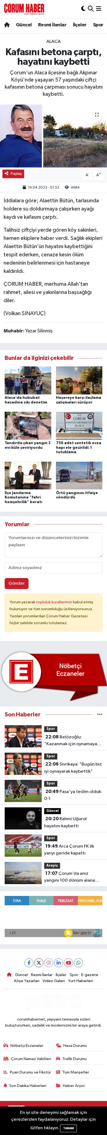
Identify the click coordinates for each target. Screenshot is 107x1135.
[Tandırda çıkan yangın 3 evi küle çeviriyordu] (28, 425)
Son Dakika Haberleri (27, 1086)
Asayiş (52, 865)
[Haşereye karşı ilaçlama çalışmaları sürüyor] (79, 380)
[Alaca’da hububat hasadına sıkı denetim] (28, 380)
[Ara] (91, 9)
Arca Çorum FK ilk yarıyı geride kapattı (69, 850)
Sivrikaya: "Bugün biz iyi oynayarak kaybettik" (73, 768)
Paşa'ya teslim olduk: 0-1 (73, 795)
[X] (38, 962)
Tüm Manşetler (75, 1072)
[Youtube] (68, 962)
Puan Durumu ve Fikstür (30, 1072)
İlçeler (80, 25)
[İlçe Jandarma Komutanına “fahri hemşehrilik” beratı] (28, 475)
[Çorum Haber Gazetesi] (24, 9)
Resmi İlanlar (52, 25)
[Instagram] (48, 962)
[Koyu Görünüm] (83, 9)
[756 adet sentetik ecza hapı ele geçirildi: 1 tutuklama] (79, 425)
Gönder (17, 583)
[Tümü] (99, 714)
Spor (98, 25)
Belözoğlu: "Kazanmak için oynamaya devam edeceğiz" (70, 741)
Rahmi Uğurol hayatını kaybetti (65, 822)
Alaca (53, 41)
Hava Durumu (75, 1046)
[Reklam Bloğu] (53, 676)
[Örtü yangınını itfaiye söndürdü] (79, 475)
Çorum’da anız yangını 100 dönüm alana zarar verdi (69, 877)
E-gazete (89, 975)
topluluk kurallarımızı (54, 602)
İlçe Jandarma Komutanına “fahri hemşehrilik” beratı (23, 497)
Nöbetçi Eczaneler (26, 1046)
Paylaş (16, 174)
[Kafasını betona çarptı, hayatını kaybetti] (53, 136)
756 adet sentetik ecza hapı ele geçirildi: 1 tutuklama (78, 447)
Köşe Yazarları (27, 981)
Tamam (68, 1128)
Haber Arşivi (74, 1086)
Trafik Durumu (74, 1059)
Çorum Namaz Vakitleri (31, 1059)
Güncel (24, 25)
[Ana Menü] (98, 9)
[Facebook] (28, 962)
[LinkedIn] (58, 962)
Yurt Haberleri (80, 981)
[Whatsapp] (78, 962)
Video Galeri (54, 981)
